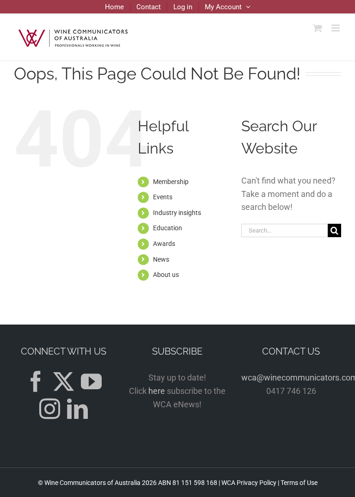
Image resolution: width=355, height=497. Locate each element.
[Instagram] (49, 409)
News (161, 259)
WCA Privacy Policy (248, 482)
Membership (171, 181)
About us (166, 274)
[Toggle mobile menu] (336, 28)
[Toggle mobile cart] (317, 28)
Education (167, 228)
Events (162, 197)
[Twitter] (63, 381)
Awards (164, 243)
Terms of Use (299, 482)
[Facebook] (35, 381)
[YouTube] (91, 381)
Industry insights (177, 212)
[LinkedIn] (77, 409)
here (156, 391)
